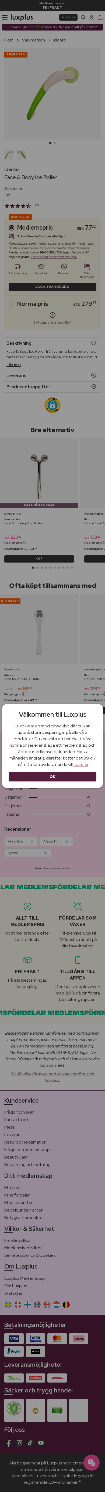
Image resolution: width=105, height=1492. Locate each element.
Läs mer (81, 764)
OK (53, 776)
